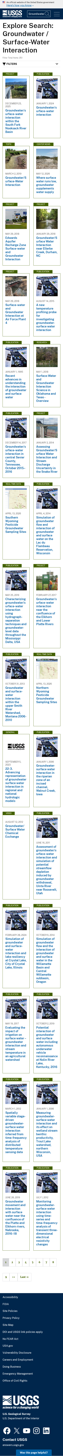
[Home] (12, 16)
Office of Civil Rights (15, 1380)
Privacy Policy (11, 1318)
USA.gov (8, 1345)
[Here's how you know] (31, 4)
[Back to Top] (51, 1444)
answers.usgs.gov (13, 1445)
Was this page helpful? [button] (34, 1452)
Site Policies (10, 1311)
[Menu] (56, 14)
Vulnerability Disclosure (17, 1352)
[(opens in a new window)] (7, 1430)
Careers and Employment (18, 1359)
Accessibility (10, 1297)
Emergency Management (18, 1373)
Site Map (8, 1325)
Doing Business (12, 1366)
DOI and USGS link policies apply (23, 1332)
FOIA (6, 1304)
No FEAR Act (10, 1339)
